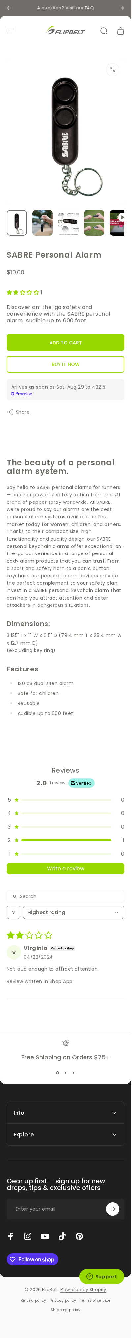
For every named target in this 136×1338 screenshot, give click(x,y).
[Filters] (13, 912)
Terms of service (95, 1300)
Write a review (65, 868)
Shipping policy (65, 1309)
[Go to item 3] (68, 223)
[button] (24, 292)
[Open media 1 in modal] (112, 69)
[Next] (122, 8)
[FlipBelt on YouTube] (45, 1236)
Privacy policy (63, 1300)
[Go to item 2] (42, 223)
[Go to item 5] (120, 223)
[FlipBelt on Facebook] (11, 1236)
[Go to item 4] (94, 223)
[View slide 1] (58, 1073)
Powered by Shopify (83, 1289)
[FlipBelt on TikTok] (62, 1236)
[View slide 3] (74, 1073)
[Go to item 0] (17, 223)
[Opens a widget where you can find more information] (101, 1277)
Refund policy (33, 1300)
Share (23, 412)
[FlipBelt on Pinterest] (79, 1236)
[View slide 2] (66, 1073)
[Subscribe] (112, 1209)
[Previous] (9, 8)
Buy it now (66, 364)
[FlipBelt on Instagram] (28, 1236)
